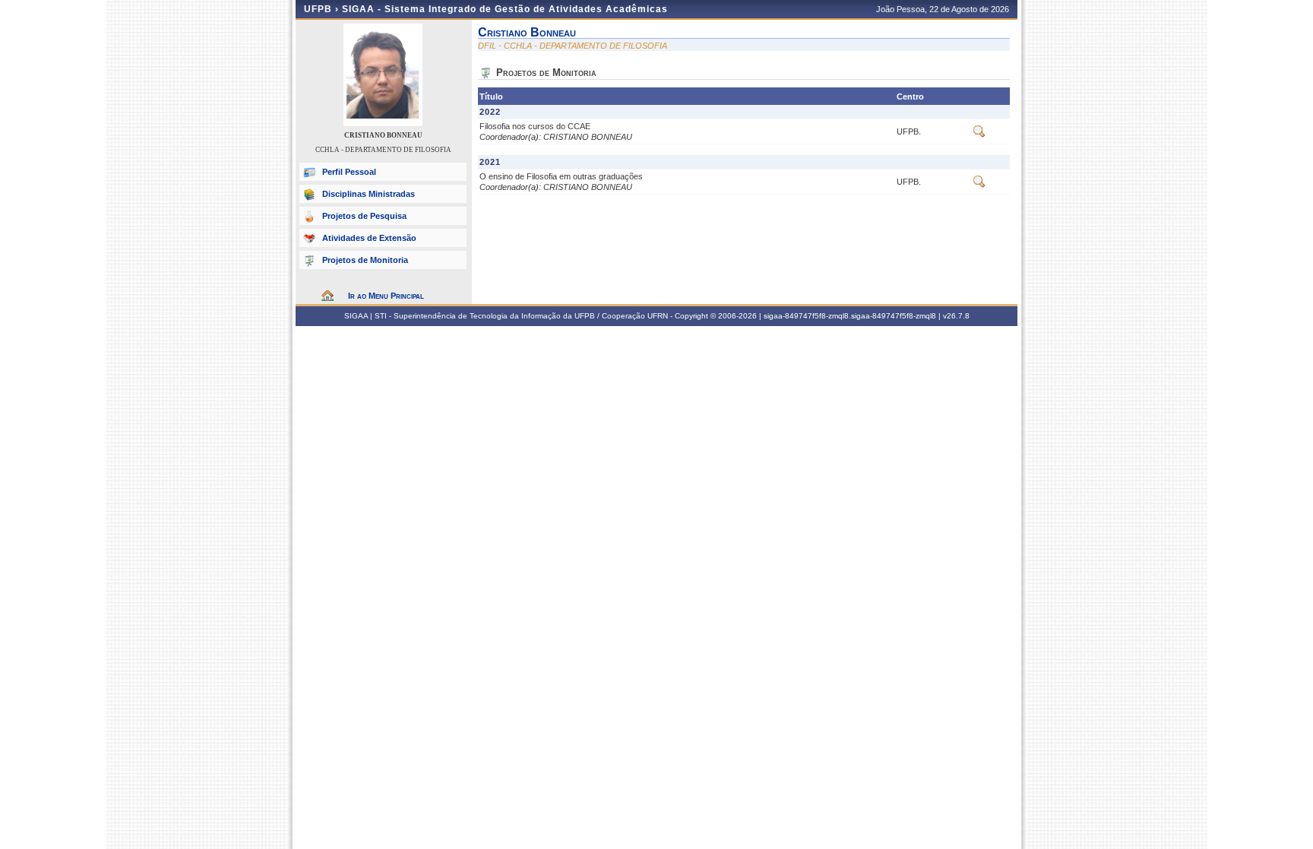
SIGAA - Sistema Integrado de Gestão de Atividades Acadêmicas (505, 9)
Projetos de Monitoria (365, 260)
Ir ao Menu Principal (386, 295)
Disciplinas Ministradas (368, 193)
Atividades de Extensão (369, 237)
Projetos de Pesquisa (364, 215)
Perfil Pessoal (349, 171)
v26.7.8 (956, 316)
